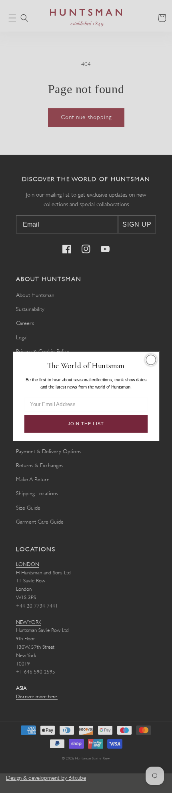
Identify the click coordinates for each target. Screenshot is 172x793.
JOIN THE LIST (86, 423)
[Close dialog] (151, 360)
